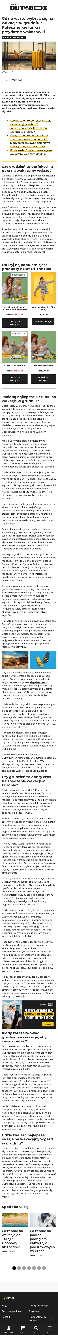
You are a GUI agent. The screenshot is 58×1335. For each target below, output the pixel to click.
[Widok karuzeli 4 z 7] (29, 1268)
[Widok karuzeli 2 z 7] (19, 1268)
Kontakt (6, 1317)
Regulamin (34, 1311)
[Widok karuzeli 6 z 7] (39, 1268)
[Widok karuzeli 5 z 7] (34, 1268)
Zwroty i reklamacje (38, 1305)
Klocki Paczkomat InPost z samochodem (14, 308)
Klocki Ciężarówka (14, 366)
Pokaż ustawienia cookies (38, 1318)
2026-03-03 (36, 1255)
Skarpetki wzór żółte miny (43, 308)
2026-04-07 (8, 1251)
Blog (4, 1305)
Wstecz (17, 80)
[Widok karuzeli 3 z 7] (24, 1268)
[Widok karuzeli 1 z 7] (14, 1268)
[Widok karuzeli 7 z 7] (44, 1268)
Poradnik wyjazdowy (14, 37)
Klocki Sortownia (43, 366)
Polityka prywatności (12, 1311)
